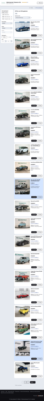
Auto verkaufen (13, 399)
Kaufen (4, 37)
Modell (3, 30)
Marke (3, 26)
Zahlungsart (4, 35)
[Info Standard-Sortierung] (31, 17)
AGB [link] (6, 391)
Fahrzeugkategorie (5, 10)
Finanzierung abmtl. (35, 26)
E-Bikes (19, 399)
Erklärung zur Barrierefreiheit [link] (35, 391)
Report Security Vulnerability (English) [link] (7, 392)
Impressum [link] (3, 391)
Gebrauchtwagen (25, 399)
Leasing (9, 37)
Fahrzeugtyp (4, 21)
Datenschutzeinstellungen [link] (24, 391)
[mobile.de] (40, 395)
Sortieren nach (17, 15)
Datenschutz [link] (17, 391)
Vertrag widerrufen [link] (11, 391)
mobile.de (33, 399)
